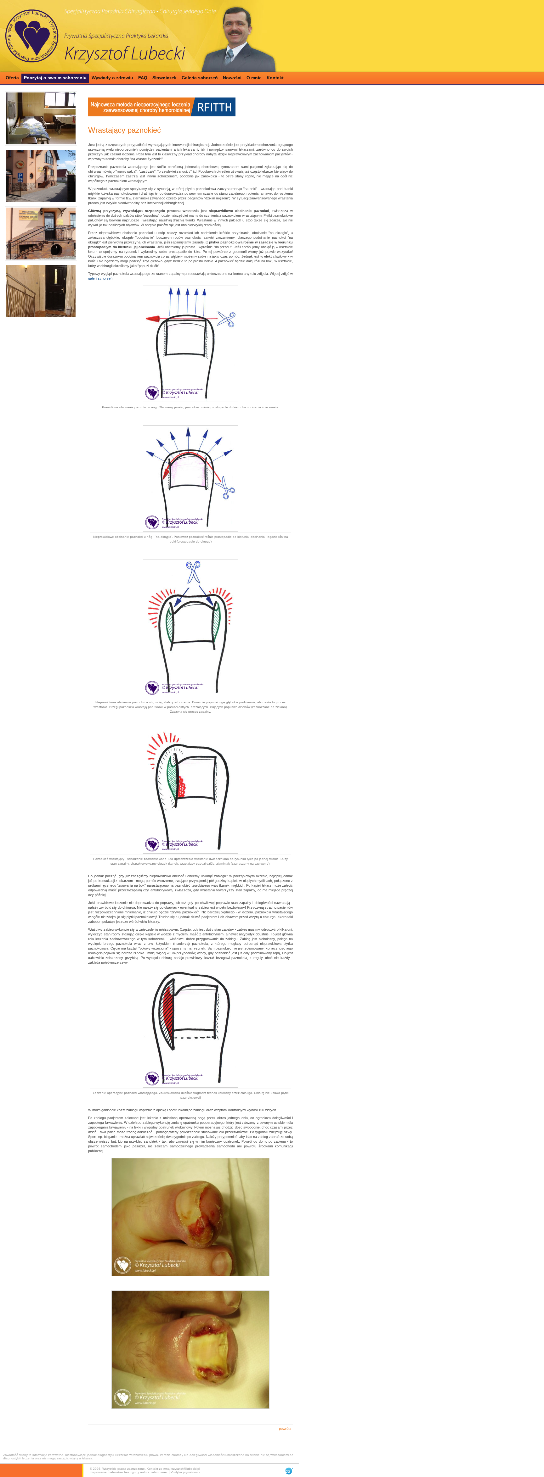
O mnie (254, 77)
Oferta (12, 77)
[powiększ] (40, 118)
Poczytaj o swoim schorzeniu (55, 77)
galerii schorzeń (100, 278)
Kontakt (275, 77)
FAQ (142, 77)
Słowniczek (164, 77)
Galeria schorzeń (200, 77)
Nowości (232, 77)
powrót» (285, 1428)
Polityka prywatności (185, 1472)
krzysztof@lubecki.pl (185, 1468)
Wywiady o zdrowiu (112, 77)
